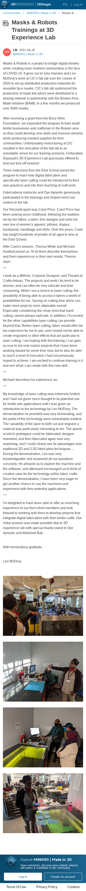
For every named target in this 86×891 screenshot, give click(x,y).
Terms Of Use (16, 887)
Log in (23, 876)
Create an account (63, 876)
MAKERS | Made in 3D (28, 54)
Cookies (73, 887)
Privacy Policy (46, 887)
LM (15, 50)
